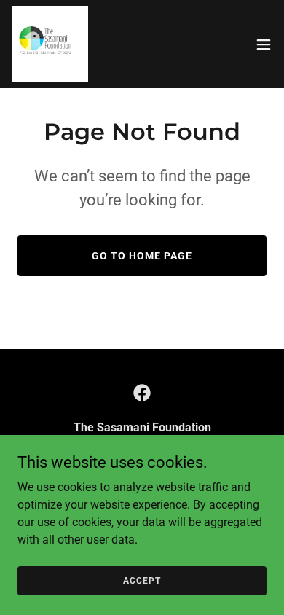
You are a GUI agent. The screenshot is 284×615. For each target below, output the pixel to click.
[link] (50, 44)
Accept (141, 580)
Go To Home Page (142, 256)
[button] (263, 44)
